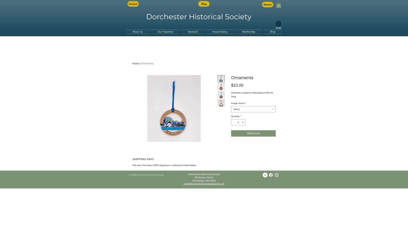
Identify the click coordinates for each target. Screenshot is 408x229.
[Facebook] (270, 175)
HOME (278, 28)
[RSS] (265, 175)
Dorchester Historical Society (198, 16)
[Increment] (243, 122)
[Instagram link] (276, 175)
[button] (278, 4)
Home (135, 63)
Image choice (238, 103)
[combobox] (253, 109)
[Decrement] (234, 122)
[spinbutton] (238, 122)
